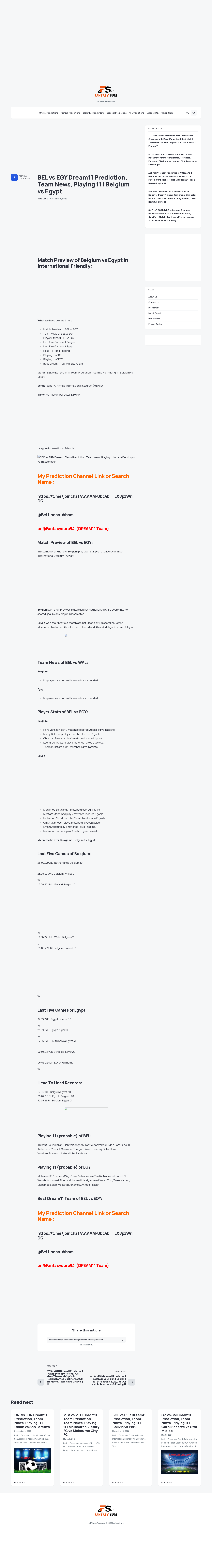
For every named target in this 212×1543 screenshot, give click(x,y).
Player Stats (154, 318)
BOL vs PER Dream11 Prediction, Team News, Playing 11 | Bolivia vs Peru (129, 1420)
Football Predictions (24, 177)
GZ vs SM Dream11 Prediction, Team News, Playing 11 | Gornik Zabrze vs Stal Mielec (179, 1422)
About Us (152, 296)
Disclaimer (153, 307)
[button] (187, 113)
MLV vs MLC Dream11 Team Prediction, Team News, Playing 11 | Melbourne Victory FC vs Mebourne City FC (81, 1424)
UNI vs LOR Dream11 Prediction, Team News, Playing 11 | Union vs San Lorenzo (32, 1420)
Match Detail (154, 313)
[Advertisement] (86, 20)
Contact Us (153, 302)
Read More (19, 1482)
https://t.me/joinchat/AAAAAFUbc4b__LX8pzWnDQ (85, 498)
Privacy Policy (155, 324)
